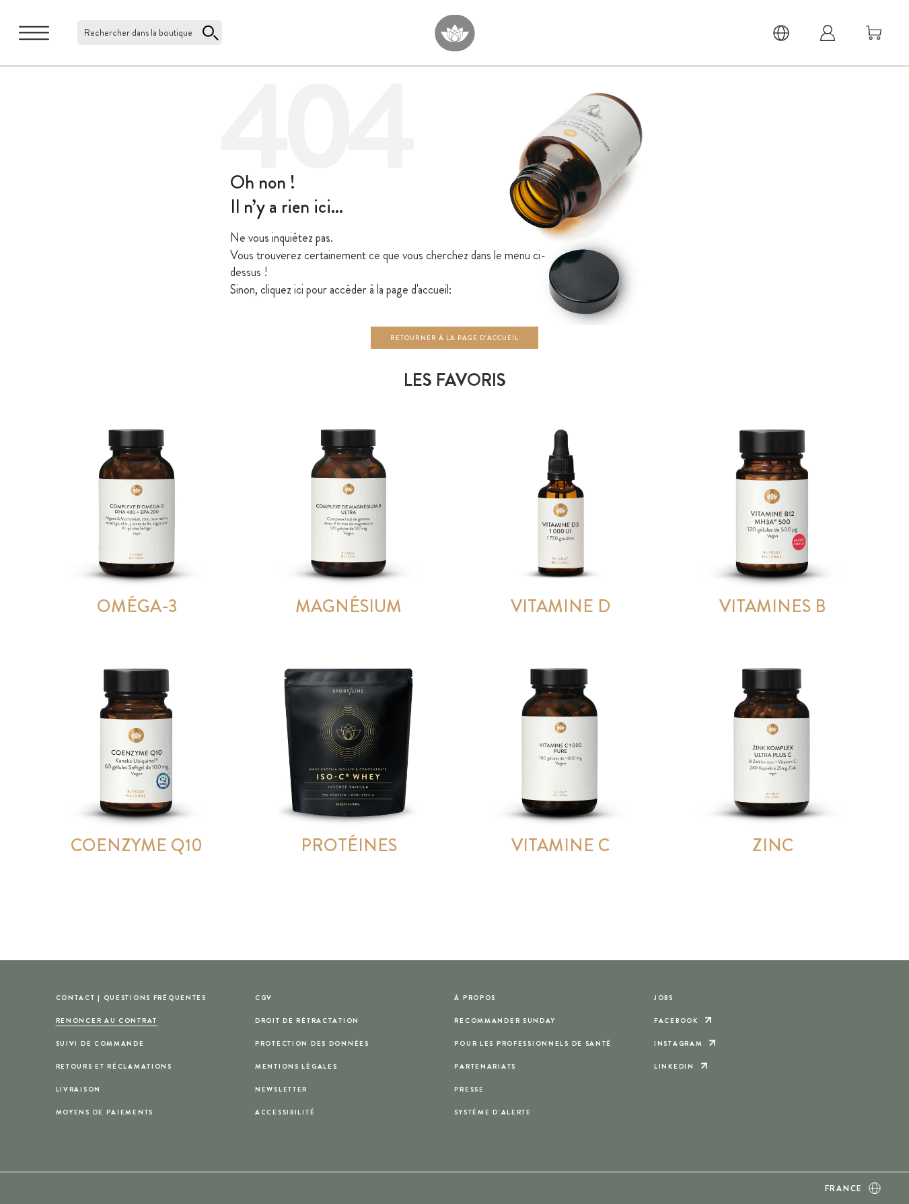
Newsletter (281, 1089)
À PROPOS (475, 998)
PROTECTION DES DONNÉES (312, 1043)
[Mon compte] (828, 33)
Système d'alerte (492, 1112)
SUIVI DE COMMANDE (100, 1043)
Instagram (678, 1043)
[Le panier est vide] (874, 33)
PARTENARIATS (485, 1066)
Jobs (664, 998)
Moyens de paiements (105, 1112)
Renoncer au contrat (107, 1020)
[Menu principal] (34, 33)
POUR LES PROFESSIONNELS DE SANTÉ (533, 1043)
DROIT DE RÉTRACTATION (307, 1020)
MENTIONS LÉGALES (296, 1066)
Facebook (676, 1020)
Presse (469, 1089)
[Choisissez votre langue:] (781, 33)
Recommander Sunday (504, 1020)
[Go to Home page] (454, 32)
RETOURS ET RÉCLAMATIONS (114, 1066)
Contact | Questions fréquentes (131, 998)
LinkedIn (674, 1066)
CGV (263, 998)
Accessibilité (285, 1112)
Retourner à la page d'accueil (454, 338)
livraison (78, 1089)
